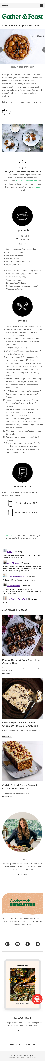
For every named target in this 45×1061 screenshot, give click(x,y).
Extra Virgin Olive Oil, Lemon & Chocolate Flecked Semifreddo (20, 724)
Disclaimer (12, 1057)
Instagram (17, 944)
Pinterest (7, 944)
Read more (7, 674)
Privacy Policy (20, 1057)
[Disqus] (22, 575)
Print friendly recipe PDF (26, 503)
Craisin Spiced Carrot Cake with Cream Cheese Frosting (20, 787)
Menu (5, 5)
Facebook (27, 944)
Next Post (30, 1044)
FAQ (28, 1057)
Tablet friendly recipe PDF (26, 512)
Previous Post (16, 1044)
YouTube (38, 944)
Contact (34, 1057)
